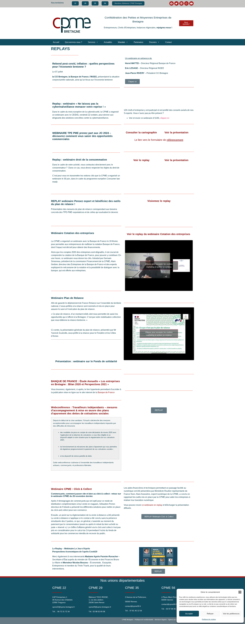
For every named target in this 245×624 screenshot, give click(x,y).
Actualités (108, 42)
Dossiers (153, 42)
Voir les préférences (231, 614)
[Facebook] (171, 3)
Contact (168, 42)
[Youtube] (191, 3)
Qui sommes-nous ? (73, 42)
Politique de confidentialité (144, 620)
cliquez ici (165, 118)
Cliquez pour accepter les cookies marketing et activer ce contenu (159, 265)
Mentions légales (161, 620)
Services (91, 42)
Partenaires (138, 42)
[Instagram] (186, 3)
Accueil (56, 42)
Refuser (210, 614)
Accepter (189, 614)
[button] (240, 592)
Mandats (121, 42)
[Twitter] (176, 3)
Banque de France (106, 392)
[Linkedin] (181, 3)
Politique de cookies (209, 619)
